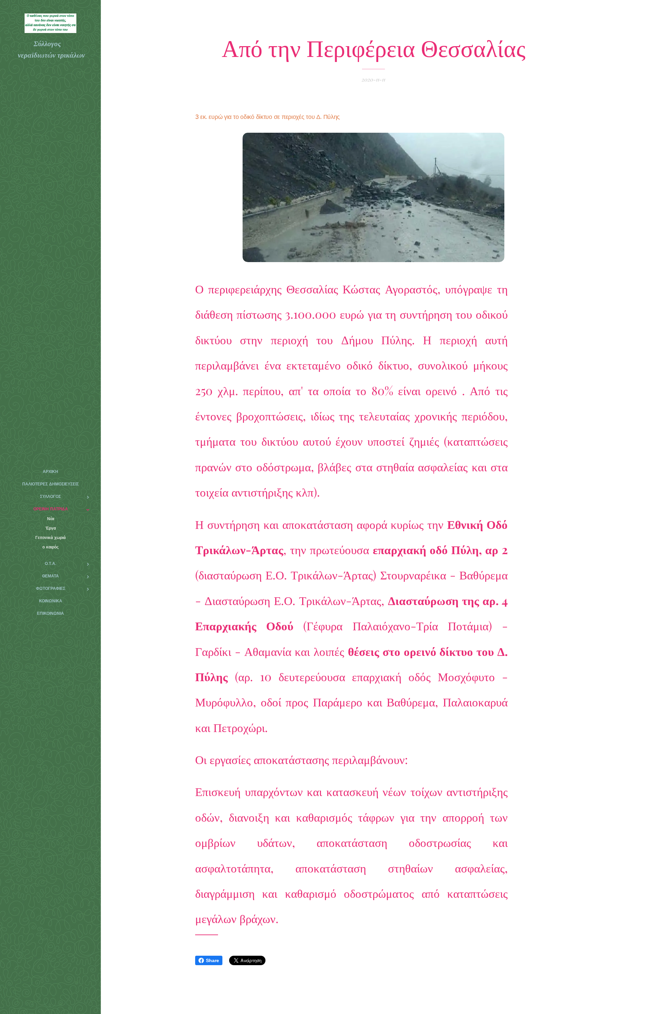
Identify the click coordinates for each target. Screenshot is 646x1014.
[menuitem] (50, 472)
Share (212, 960)
